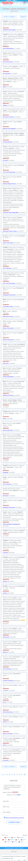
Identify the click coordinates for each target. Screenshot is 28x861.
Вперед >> (13, 16)
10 (24, 774)
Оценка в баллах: (7, 792)
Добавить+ (23, 16)
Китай (6, 839)
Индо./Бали (21, 837)
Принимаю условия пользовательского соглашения (14, 817)
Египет (14, 837)
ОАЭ (18, 839)
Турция (22, 841)
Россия (24, 839)
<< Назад (5, 16)
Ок (12, 858)
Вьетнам (8, 837)
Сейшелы (8, 841)
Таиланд (15, 841)
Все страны (25, 835)
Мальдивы (12, 839)
